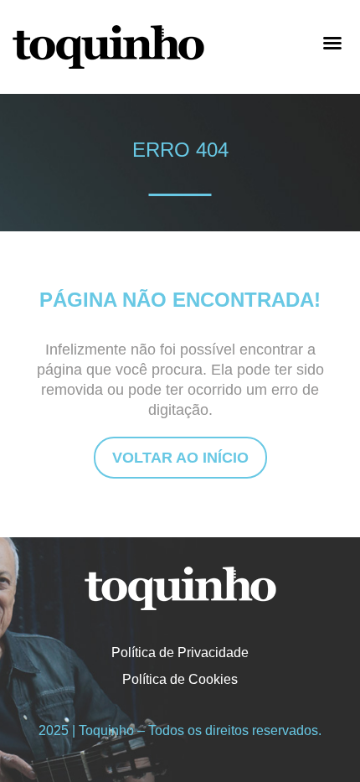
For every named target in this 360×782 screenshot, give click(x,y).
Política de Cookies (180, 679)
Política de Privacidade (180, 652)
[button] (332, 43)
